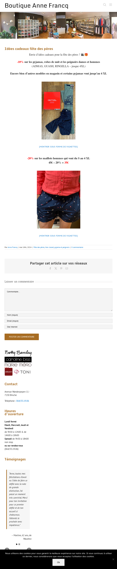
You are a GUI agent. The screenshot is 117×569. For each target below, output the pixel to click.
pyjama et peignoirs (61, 247)
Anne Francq (12, 247)
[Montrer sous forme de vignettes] (58, 146)
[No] (113, 559)
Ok (58, 562)
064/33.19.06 (22, 400)
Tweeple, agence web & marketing (62, 533)
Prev (7, 518)
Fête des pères (39, 247)
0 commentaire (77, 247)
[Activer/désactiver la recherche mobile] (104, 4)
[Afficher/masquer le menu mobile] (110, 4)
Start (17, 512)
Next (29, 518)
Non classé (49, 247)
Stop (19, 512)
